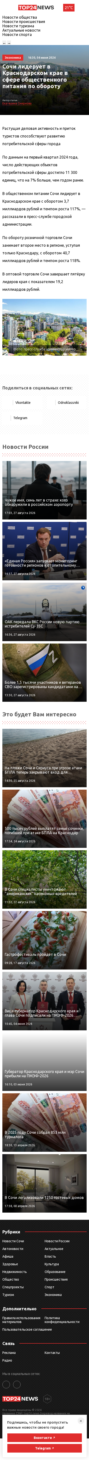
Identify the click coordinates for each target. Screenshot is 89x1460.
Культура (52, 1264)
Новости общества (19, 17)
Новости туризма (18, 26)
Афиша (7, 1256)
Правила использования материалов (21, 1320)
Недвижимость (14, 1272)
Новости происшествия (23, 21)
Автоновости (12, 1249)
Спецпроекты (13, 1287)
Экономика (53, 1295)
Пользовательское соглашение (27, 1329)
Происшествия (56, 1279)
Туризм (8, 1295)
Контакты (52, 1353)
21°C (69, 8)
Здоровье (10, 1264)
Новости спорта (17, 34)
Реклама (9, 1353)
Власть (50, 1256)
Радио (7, 1360)
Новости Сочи (13, 1241)
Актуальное (54, 1249)
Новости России (57, 1241)
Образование (55, 1272)
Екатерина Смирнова (17, 103)
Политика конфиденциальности (62, 1320)
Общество (10, 1279)
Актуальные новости (21, 30)
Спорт (49, 1287)
